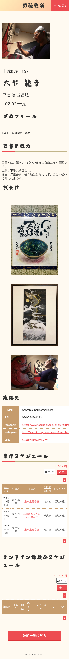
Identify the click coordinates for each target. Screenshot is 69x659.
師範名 (15, 489)
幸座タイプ (59, 489)
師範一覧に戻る (34, 635)
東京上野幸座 (31, 501)
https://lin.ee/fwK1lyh (35, 439)
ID (53, 606)
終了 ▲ (28, 606)
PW (62, 606)
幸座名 (32, 489)
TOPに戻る (60, 5)
